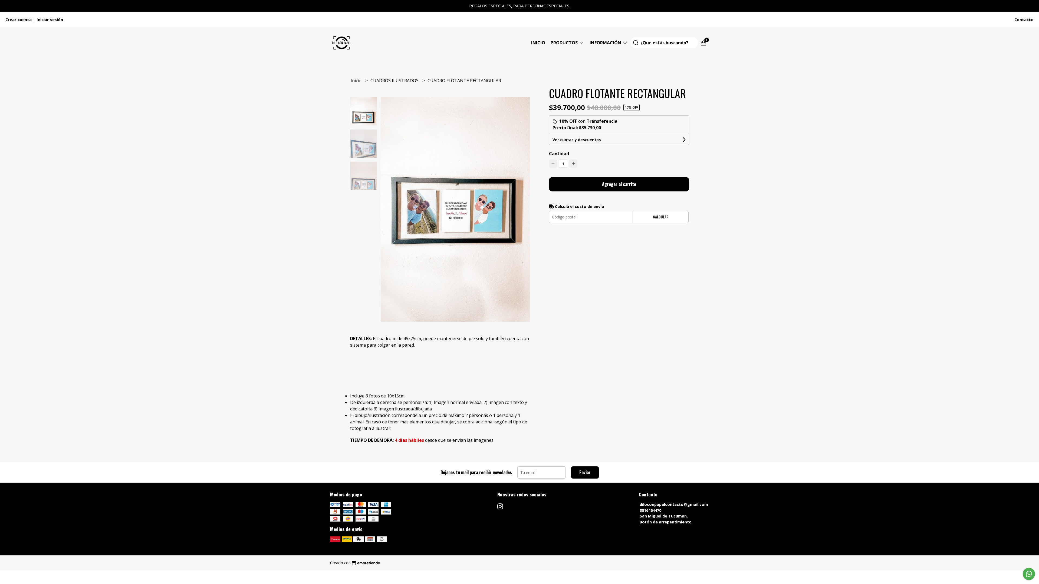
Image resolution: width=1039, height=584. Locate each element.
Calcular (661, 217)
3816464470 (650, 510)
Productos (565, 43)
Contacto (1024, 19)
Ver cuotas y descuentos (577, 139)
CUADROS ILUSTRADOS (395, 81)
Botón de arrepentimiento (666, 522)
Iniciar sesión (50, 19)
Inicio (538, 43)
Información (606, 43)
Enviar (585, 472)
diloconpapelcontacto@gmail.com (674, 504)
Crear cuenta (18, 19)
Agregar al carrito (619, 184)
